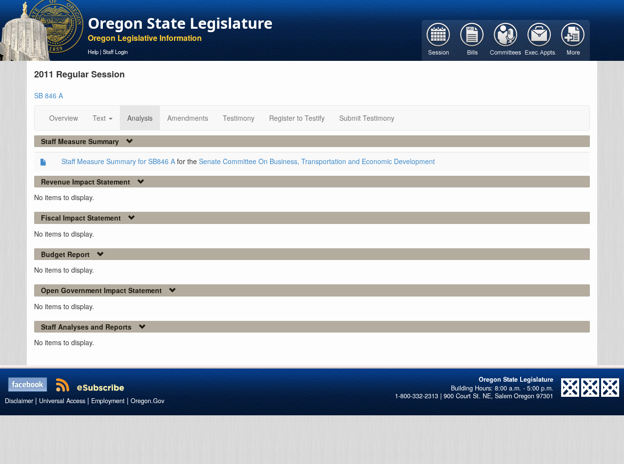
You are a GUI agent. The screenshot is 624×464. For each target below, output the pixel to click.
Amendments (187, 118)
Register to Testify (297, 118)
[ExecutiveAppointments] (539, 39)
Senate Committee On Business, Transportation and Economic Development (317, 161)
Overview (63, 118)
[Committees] (506, 39)
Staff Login (115, 52)
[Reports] (573, 39)
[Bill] (472, 39)
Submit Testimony (366, 118)
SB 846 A (48, 95)
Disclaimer (19, 400)
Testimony (238, 118)
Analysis (140, 118)
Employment (108, 400)
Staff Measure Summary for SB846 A (118, 161)
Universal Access (62, 400)
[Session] (438, 39)
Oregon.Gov (147, 400)
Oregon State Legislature (180, 23)
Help (93, 52)
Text (100, 118)
